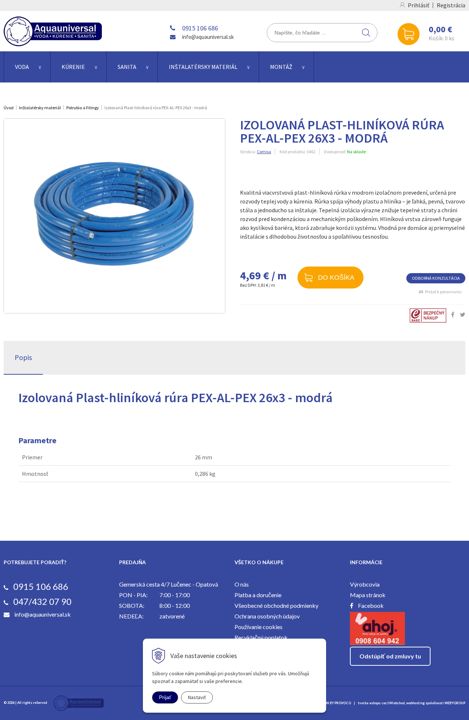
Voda (22, 66)
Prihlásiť (418, 5)
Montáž (281, 66)
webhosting (415, 703)
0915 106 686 (200, 28)
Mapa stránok (367, 594)
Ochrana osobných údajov (267, 616)
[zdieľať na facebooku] (452, 314)
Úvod (9, 107)
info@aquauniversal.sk (208, 36)
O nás (241, 584)
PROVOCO (343, 703)
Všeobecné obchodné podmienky (276, 605)
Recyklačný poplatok (261, 637)
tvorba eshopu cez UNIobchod (381, 703)
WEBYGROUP (454, 703)
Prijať (165, 697)
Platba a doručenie (257, 594)
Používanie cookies (258, 626)
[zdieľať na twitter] (462, 314)
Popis (23, 357)
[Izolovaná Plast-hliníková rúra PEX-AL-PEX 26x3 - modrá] (114, 216)
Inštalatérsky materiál (203, 66)
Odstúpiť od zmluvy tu (390, 656)
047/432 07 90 (42, 601)
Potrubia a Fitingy (82, 107)
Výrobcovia (365, 584)
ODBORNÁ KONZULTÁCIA (436, 278)
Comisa (264, 151)
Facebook (371, 605)
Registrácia (451, 5)
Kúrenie (73, 66)
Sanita (127, 66)
